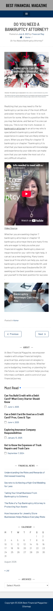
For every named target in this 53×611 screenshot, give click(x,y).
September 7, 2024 (16, 453)
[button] (26, 14)
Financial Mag (38, 34)
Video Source (10, 228)
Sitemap (26, 606)
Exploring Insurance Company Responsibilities (20, 431)
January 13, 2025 (15, 438)
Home (15, 320)
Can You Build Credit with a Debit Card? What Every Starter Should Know (22, 398)
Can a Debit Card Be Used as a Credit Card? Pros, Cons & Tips (24, 415)
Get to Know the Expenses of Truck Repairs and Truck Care (22, 446)
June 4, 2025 (13, 407)
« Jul (6, 570)
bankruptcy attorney (14, 128)
